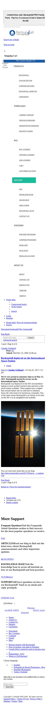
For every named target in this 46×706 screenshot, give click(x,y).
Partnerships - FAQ (16, 654)
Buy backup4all (25, 329)
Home (11, 617)
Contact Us (13, 622)
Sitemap (7, 701)
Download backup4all (10, 329)
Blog (11, 640)
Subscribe (9, 687)
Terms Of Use (23, 699)
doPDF (16, 610)
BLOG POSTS (7, 559)
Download (13, 631)
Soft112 (36, 610)
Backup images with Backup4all (22, 645)
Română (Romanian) (22, 669)
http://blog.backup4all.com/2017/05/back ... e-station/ (22, 473)
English (17, 665)
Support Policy (10, 699)
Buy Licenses (14, 633)
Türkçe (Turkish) (20, 672)
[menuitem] (19, 304)
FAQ (3, 538)
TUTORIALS (7, 577)
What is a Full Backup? (18, 656)
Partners (12, 624)
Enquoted (25, 612)
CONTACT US (7, 598)
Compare (12, 636)
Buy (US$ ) (12, 25)
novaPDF (9, 610)
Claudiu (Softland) (8, 348)
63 (13, 351)
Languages (13, 627)
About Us (13, 620)
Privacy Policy (36, 699)
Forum (11, 638)
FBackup (31, 608)
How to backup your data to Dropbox (24, 647)
